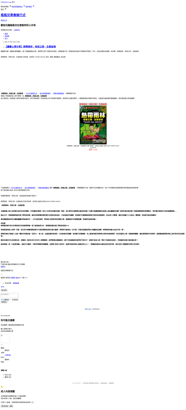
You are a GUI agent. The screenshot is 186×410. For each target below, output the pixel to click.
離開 (11, 406)
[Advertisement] (93, 74)
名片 (6, 38)
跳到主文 (4, 20)
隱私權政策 (104, 383)
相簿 (6, 34)
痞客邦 (13, 277)
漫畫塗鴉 (16, 283)
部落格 (7, 36)
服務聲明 (111, 383)
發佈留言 (4, 302)
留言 (17, 277)
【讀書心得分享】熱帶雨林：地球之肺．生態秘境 (30, 46)
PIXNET (78, 383)
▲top (2, 286)
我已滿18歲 (5, 406)
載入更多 (4, 290)
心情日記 (17, 30)
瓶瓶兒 (3, 266)
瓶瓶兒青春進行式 (13, 15)
